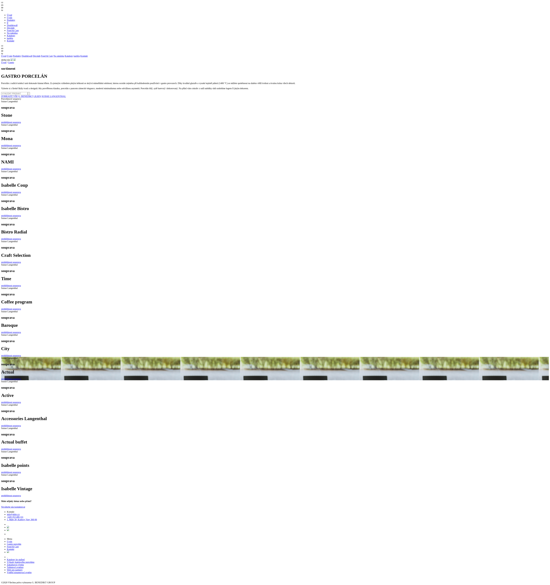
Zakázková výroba (15, 564)
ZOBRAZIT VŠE (9, 96)
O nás (9, 17)
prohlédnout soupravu (11, 122)
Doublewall (12, 25)
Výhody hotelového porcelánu (20, 562)
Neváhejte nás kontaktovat (13, 507)
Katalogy (11, 35)
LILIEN (37, 96)
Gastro (11, 62)
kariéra (10, 38)
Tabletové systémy (15, 567)
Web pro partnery (15, 570)
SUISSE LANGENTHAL (54, 96)
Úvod (9, 15)
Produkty (11, 20)
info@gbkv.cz (13, 514)
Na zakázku (12, 33)
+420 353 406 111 (15, 517)
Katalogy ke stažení (16, 559)
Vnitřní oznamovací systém (19, 572)
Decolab (10, 28)
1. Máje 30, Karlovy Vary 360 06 (22, 519)
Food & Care (13, 30)
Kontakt (10, 41)
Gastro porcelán (14, 544)
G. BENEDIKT (25, 96)
